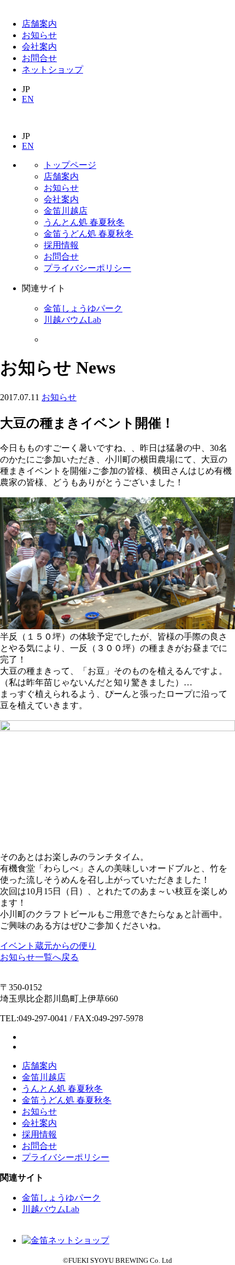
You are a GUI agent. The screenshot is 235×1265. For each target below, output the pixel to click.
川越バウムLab (72, 319)
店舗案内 (39, 23)
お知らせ (39, 35)
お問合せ (39, 58)
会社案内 (39, 46)
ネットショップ (52, 69)
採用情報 (61, 245)
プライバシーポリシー (87, 268)
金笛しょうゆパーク (83, 308)
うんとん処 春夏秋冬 (84, 222)
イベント (17, 945)
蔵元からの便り (65, 945)
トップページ (70, 165)
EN (28, 99)
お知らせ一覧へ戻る (39, 957)
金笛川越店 (65, 210)
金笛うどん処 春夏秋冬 (88, 233)
